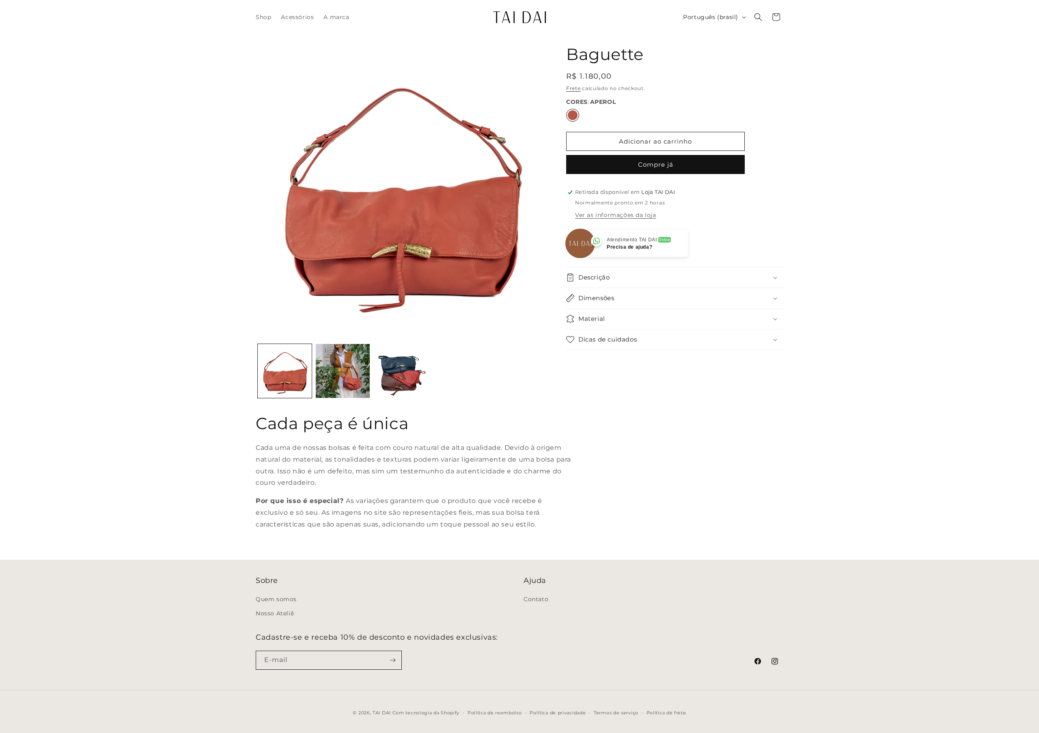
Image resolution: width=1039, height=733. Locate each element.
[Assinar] (392, 660)
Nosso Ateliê (275, 613)
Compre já (655, 164)
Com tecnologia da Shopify (426, 713)
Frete (573, 88)
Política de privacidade (558, 713)
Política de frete (666, 713)
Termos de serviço (616, 713)
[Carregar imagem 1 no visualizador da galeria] (285, 371)
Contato (536, 599)
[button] (758, 17)
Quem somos (276, 599)
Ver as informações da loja (615, 215)
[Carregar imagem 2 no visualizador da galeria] (343, 371)
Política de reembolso (495, 713)
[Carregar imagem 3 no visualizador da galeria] (401, 371)
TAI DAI (382, 713)
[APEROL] (572, 115)
